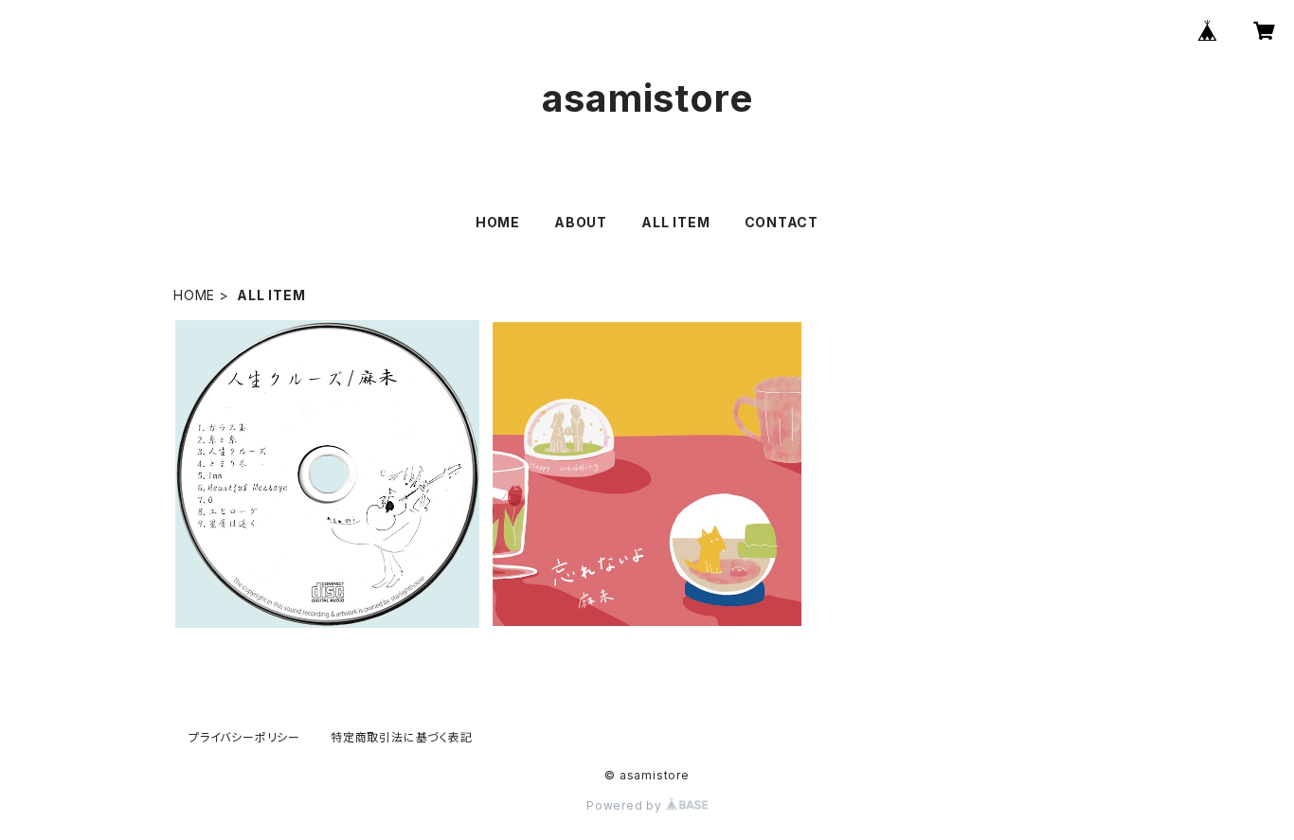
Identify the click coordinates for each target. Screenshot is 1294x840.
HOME (498, 222)
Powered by (626, 805)
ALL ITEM (675, 222)
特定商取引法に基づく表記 (402, 737)
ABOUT (580, 222)
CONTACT (782, 222)
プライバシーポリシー (244, 737)
